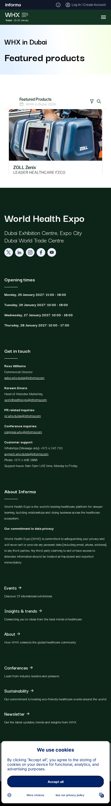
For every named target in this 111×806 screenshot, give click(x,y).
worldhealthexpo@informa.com (25, 399)
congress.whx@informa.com (23, 431)
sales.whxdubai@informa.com (24, 377)
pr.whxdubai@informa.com (22, 415)
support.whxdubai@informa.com (26, 453)
